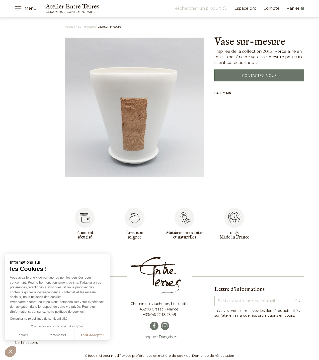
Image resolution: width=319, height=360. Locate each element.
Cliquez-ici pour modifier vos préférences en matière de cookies (137, 356)
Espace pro (245, 8)
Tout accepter (92, 335)
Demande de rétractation (213, 356)
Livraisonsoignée (134, 235)
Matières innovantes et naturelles (184, 235)
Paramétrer (57, 335)
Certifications (26, 342)
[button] (10, 352)
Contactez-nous (259, 75)
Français (166, 337)
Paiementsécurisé (84, 235)
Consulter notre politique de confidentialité (38, 318)
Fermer (22, 335)
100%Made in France (234, 235)
